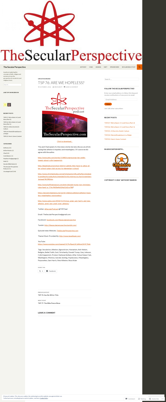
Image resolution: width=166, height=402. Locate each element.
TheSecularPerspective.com (67, 231)
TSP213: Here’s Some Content (115, 139)
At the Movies (7, 150)
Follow (108, 104)
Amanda (98, 67)
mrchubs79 (58, 87)
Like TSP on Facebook (11, 92)
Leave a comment (72, 87)
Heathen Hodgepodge (10, 158)
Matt (105, 67)
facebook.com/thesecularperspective (61, 220)
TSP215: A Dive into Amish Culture (116, 131)
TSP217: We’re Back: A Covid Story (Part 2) (119, 123)
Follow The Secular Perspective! (119, 89)
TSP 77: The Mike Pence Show (49, 302)
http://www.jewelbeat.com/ (70, 236)
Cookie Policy (44, 398)
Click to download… (64, 141)
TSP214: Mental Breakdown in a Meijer (118, 135)
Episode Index (114, 67)
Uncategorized (44, 79)
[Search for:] (121, 79)
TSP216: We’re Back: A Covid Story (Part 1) (119, 127)
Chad (91, 67)
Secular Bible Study (128, 67)
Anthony (83, 67)
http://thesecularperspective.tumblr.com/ (60, 225)
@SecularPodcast (51, 209)
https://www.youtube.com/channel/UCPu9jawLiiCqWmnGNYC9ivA (64, 244)
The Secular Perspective (14, 67)
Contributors (7, 156)
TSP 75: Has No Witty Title (48, 293)
